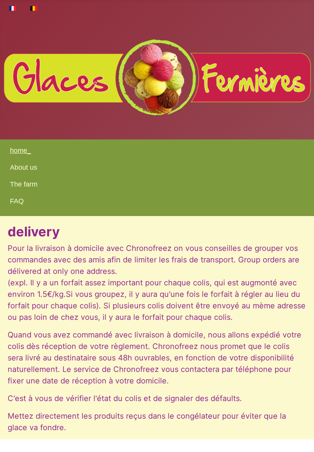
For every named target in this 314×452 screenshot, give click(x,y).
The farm (24, 184)
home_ (20, 150)
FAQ (17, 201)
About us (23, 167)
